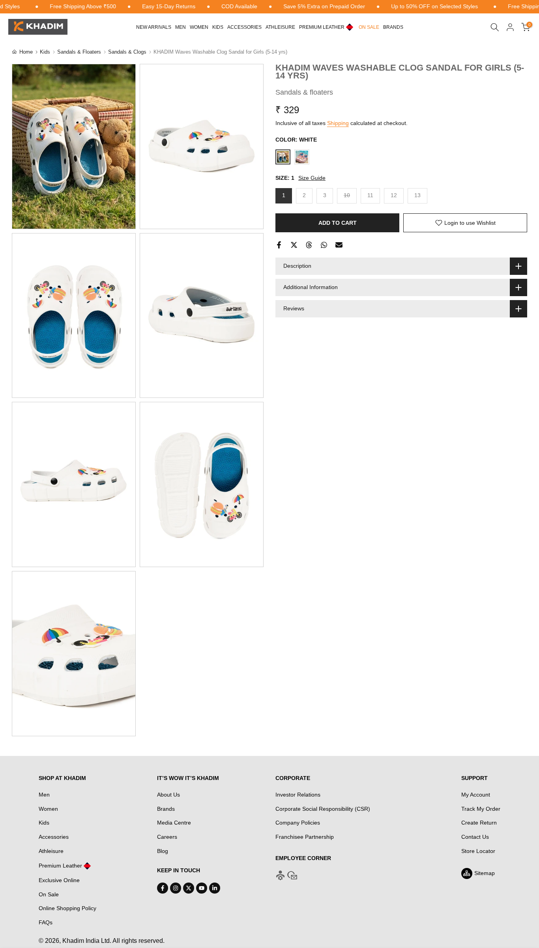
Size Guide (312, 178)
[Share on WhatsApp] (324, 245)
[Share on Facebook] (279, 245)
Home (26, 52)
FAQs (45, 922)
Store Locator (478, 851)
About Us (168, 794)
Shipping (338, 123)
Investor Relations (297, 794)
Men (180, 27)
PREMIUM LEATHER (321, 27)
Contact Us (475, 837)
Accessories (244, 27)
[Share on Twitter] (294, 245)
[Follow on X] (188, 888)
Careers (167, 837)
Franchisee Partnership (304, 837)
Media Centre (174, 822)
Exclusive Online (59, 880)
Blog (162, 851)
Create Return (479, 822)
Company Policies (297, 822)
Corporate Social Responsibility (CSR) (322, 809)
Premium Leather (60, 865)
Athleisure (51, 851)
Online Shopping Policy (67, 908)
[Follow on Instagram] (175, 888)
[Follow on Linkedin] (214, 888)
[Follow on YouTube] (201, 888)
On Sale (49, 894)
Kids (217, 27)
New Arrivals (153, 27)
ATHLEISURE (280, 27)
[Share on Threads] (309, 245)
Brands (393, 27)
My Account (475, 794)
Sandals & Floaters (79, 52)
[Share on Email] (338, 245)
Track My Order (480, 809)
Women (199, 27)
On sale (369, 27)
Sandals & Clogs (127, 52)
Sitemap (484, 873)
